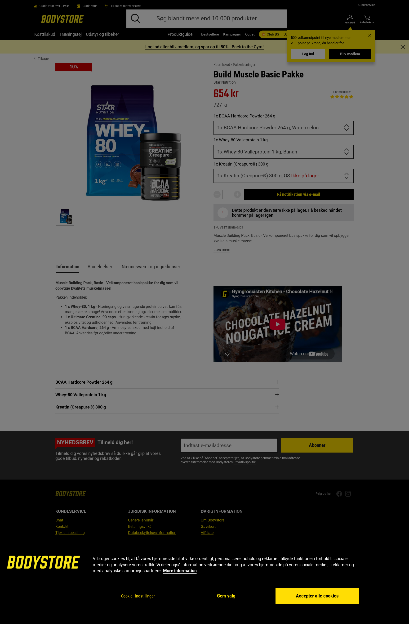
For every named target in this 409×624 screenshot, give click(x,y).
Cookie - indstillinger (138, 595)
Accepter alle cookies (317, 596)
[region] (204, 580)
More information (180, 570)
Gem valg (226, 596)
